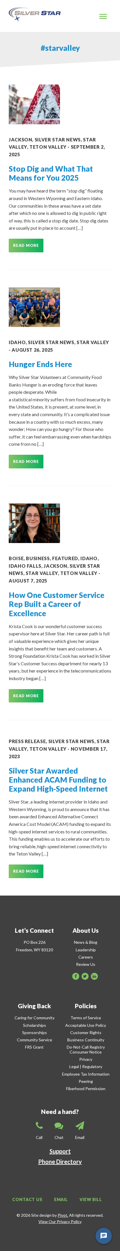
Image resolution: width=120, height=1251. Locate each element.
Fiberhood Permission (85, 1088)
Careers (85, 957)
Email (61, 1199)
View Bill (91, 1199)
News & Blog (85, 942)
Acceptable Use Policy (85, 1025)
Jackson (20, 139)
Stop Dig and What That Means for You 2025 (51, 173)
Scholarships (34, 1025)
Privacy (85, 1059)
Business (38, 558)
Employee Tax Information (86, 1074)
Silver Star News (58, 139)
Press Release (27, 741)
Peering (86, 1081)
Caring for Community (34, 1017)
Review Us (85, 964)
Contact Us (27, 1199)
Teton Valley (48, 147)
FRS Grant (34, 1047)
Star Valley (93, 342)
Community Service (34, 1039)
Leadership (86, 949)
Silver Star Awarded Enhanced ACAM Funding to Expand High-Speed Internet (58, 779)
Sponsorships (34, 1032)
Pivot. (63, 1215)
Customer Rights (85, 1032)
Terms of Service (85, 1017)
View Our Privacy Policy (60, 1221)
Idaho (17, 342)
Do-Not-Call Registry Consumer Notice (86, 1049)
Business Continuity (85, 1039)
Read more (26, 245)
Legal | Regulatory (85, 1066)
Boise (16, 558)
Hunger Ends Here (40, 364)
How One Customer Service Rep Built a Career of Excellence (56, 604)
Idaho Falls (25, 566)
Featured (65, 558)
